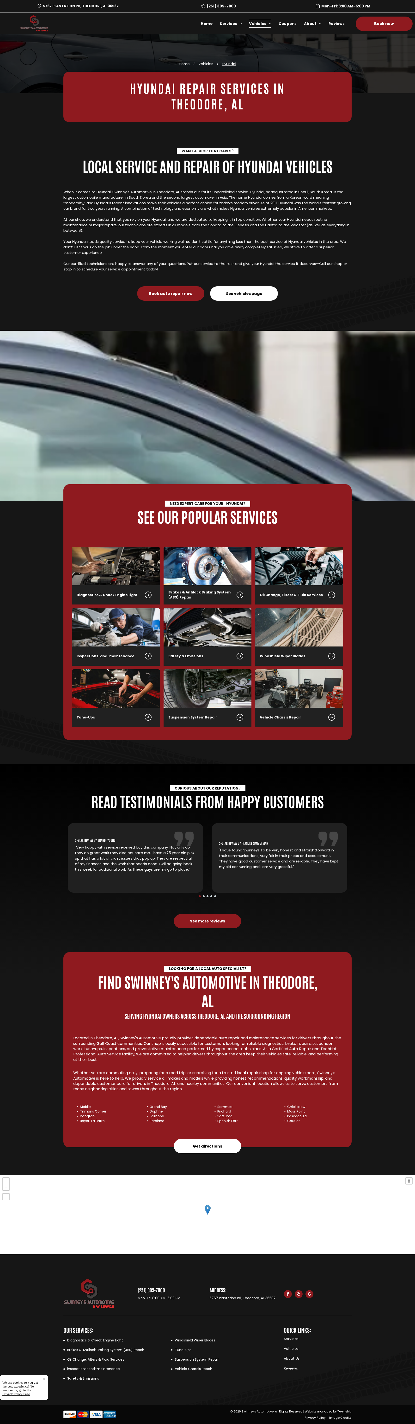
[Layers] (409, 1181)
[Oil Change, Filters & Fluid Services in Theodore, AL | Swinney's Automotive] (299, 566)
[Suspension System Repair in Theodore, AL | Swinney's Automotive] (208, 688)
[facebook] (288, 1294)
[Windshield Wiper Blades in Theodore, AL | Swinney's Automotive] (299, 627)
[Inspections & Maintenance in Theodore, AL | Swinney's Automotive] (116, 627)
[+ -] (207, 1214)
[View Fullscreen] (6, 1197)
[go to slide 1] (200, 896)
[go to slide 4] (211, 896)
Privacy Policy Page (16, 1394)
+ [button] (6, 1181)
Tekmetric (344, 1411)
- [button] (6, 1187)
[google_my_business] (309, 1294)
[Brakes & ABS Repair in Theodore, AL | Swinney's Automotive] (208, 566)
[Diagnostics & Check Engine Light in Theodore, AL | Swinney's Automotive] (116, 566)
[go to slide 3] (207, 896)
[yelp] (299, 1294)
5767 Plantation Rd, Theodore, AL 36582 (81, 6)
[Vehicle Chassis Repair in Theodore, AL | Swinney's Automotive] (299, 688)
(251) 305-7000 (221, 6)
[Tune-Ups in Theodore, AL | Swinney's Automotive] (116, 688)
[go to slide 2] (204, 896)
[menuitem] (210, 24)
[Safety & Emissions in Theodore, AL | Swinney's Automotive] (208, 627)
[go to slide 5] (215, 896)
